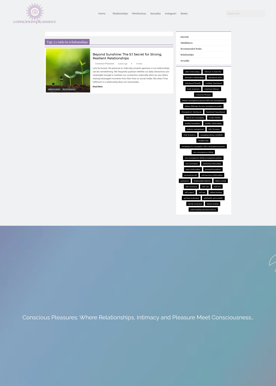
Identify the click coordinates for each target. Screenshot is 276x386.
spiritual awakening (191, 198)
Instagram (170, 13)
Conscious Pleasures (104, 63)
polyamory (185, 181)
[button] (103, 13)
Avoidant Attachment (213, 83)
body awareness (193, 89)
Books (184, 13)
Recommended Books (191, 48)
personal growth (190, 175)
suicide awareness (195, 204)
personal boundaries (213, 169)
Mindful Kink (203, 140)
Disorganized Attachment (191, 112)
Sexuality (155, 13)
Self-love (217, 186)
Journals (185, 36)
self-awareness (191, 186)
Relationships (120, 13)
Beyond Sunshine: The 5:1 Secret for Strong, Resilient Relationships (127, 56)
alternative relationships (194, 77)
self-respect (189, 192)
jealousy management (195, 129)
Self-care (205, 186)
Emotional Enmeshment (215, 112)
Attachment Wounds (193, 83)
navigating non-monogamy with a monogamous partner (203, 146)
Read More (98, 86)
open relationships (193, 169)
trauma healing (212, 204)
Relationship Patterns (202, 181)
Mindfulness (139, 13)
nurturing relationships (212, 163)
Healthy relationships (213, 123)
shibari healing (216, 192)
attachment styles (215, 77)
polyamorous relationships (212, 175)
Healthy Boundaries (192, 123)
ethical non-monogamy (195, 117)
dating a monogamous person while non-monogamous (203, 100)
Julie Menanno (214, 129)
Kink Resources (190, 135)
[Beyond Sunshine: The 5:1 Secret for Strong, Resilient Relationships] (68, 70)
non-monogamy (192, 163)
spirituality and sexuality (213, 198)
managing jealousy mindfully (211, 135)
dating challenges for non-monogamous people (203, 106)
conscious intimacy (211, 89)
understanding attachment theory (203, 209)
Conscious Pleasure (203, 94)
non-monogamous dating (203, 152)
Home (101, 13)
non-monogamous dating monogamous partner (203, 158)
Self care (202, 192)
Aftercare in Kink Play (213, 72)
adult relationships (192, 72)
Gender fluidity (215, 117)
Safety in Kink (220, 181)
